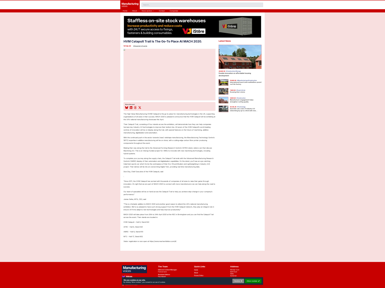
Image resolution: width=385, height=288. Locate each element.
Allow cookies (252, 281)
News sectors (147, 11)
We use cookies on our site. (134, 280)
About (134, 11)
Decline (237, 281)
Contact (162, 11)
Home (125, 11)
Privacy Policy (198, 275)
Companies (174, 11)
